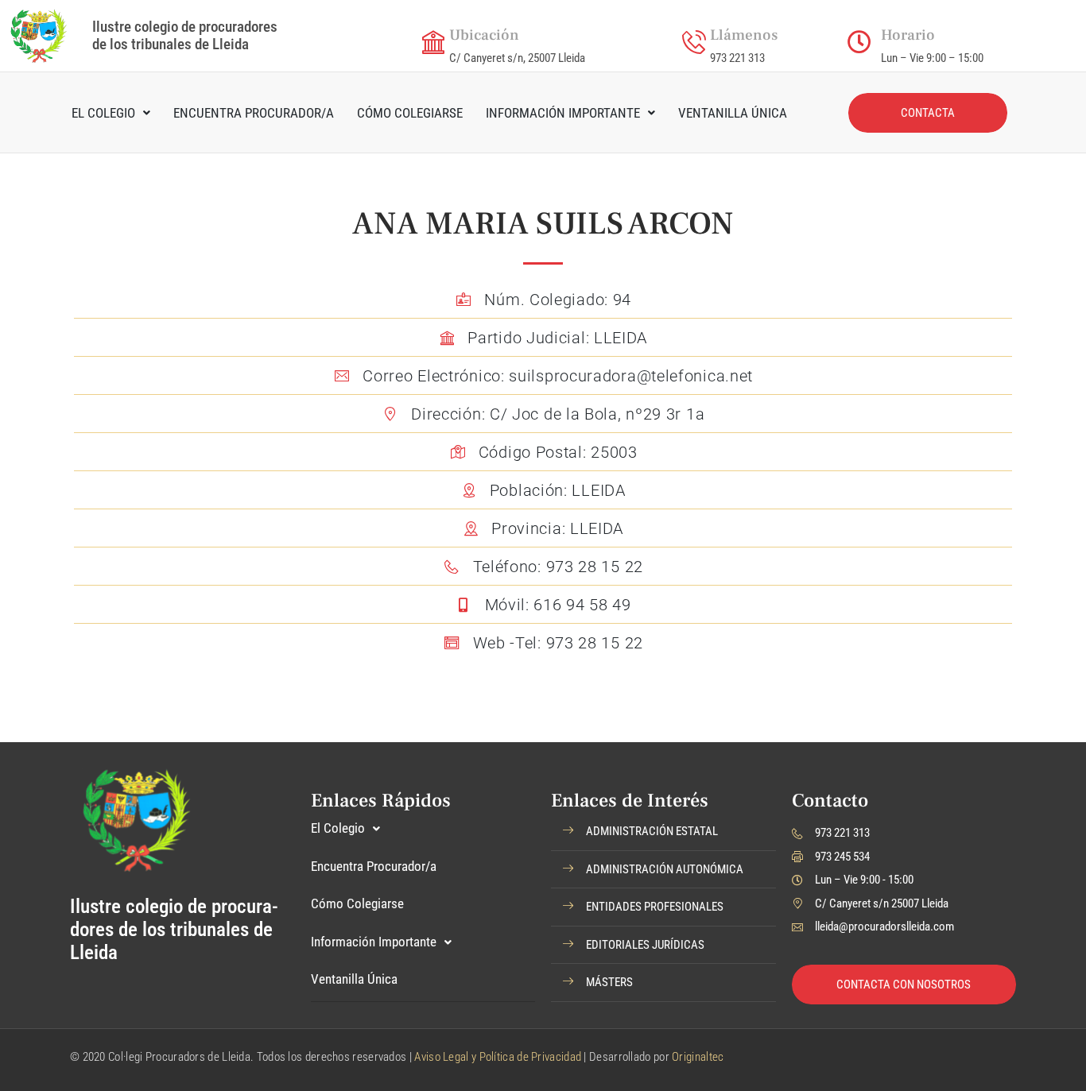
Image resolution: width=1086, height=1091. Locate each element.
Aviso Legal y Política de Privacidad (497, 1057)
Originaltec (697, 1057)
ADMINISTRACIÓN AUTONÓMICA (664, 869)
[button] (663, 832)
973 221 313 (737, 58)
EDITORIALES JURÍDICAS (645, 945)
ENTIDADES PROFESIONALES (654, 906)
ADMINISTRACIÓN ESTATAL (652, 831)
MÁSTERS (609, 982)
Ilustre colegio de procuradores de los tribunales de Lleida (184, 35)
